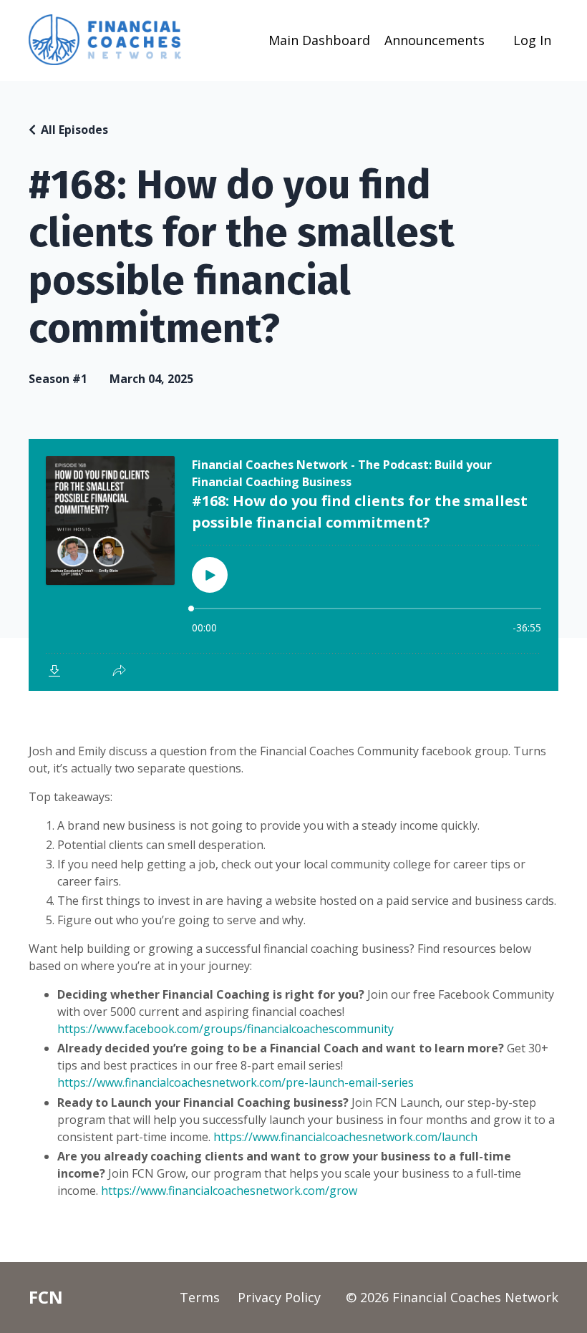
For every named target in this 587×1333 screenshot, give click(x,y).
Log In (532, 40)
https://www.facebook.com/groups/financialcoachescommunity (225, 1029)
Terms (200, 1297)
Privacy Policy (279, 1297)
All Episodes (74, 129)
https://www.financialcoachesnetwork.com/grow (229, 1190)
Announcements (434, 40)
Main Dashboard (319, 40)
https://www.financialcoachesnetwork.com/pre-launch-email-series (235, 1082)
